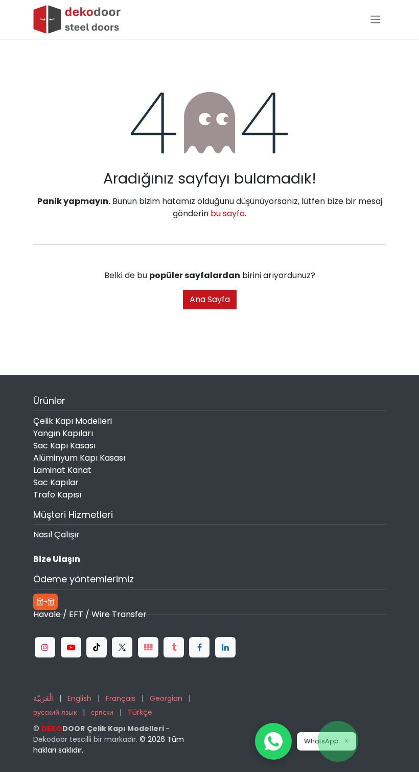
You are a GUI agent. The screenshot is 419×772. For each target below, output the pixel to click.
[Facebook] (199, 647)
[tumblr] (174, 647)
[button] (273, 741)
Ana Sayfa (210, 299)
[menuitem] (43, 699)
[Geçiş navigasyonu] (375, 19)
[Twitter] (122, 647)
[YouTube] (71, 647)
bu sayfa (228, 213)
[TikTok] (96, 647)
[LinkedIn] (225, 647)
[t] (148, 647)
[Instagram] (45, 647)
